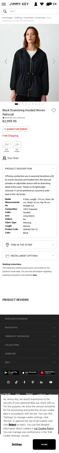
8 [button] (39, 104)
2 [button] (19, 104)
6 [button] (32, 104)
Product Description (18, 168)
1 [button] (16, 104)
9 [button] (42, 104)
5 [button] (29, 104)
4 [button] (26, 104)
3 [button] (23, 104)
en (55, 4)
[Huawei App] (47, 372)
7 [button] (36, 104)
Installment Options (24, 255)
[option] (29, 63)
